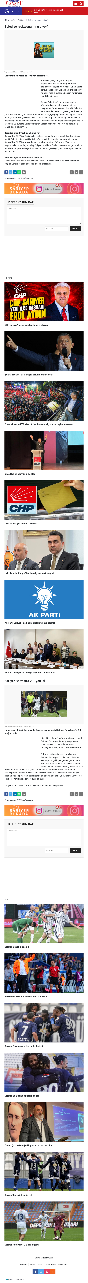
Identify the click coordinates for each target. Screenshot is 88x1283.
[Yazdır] (24, 172)
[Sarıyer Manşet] (13, 3)
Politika (20, 20)
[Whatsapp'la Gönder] (19, 172)
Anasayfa (11, 20)
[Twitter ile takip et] (41, 1271)
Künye (32, 1264)
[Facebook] (6, 172)
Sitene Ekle (62, 1264)
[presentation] (13, 11)
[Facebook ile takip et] (35, 1271)
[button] (72, 172)
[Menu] (76, 3)
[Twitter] (10, 172)
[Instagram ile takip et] (47, 1271)
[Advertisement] (21, 93)
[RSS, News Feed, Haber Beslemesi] (52, 1271)
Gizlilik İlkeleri (51, 1264)
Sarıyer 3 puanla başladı (43, 11)
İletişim (40, 1264)
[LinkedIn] (15, 172)
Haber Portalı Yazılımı (16, 1279)
